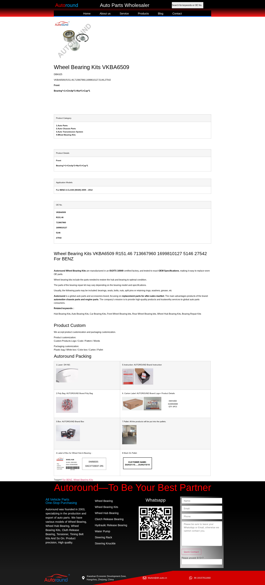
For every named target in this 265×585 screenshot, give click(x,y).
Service (124, 13)
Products (143, 13)
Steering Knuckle (105, 543)
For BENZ (67, 479)
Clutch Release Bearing (109, 519)
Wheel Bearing (104, 500)
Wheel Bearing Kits (83, 479)
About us (105, 13)
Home (87, 13)
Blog (160, 13)
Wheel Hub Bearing (107, 513)
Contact (177, 13)
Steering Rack (103, 537)
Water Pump (102, 531)
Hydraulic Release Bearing (111, 525)
